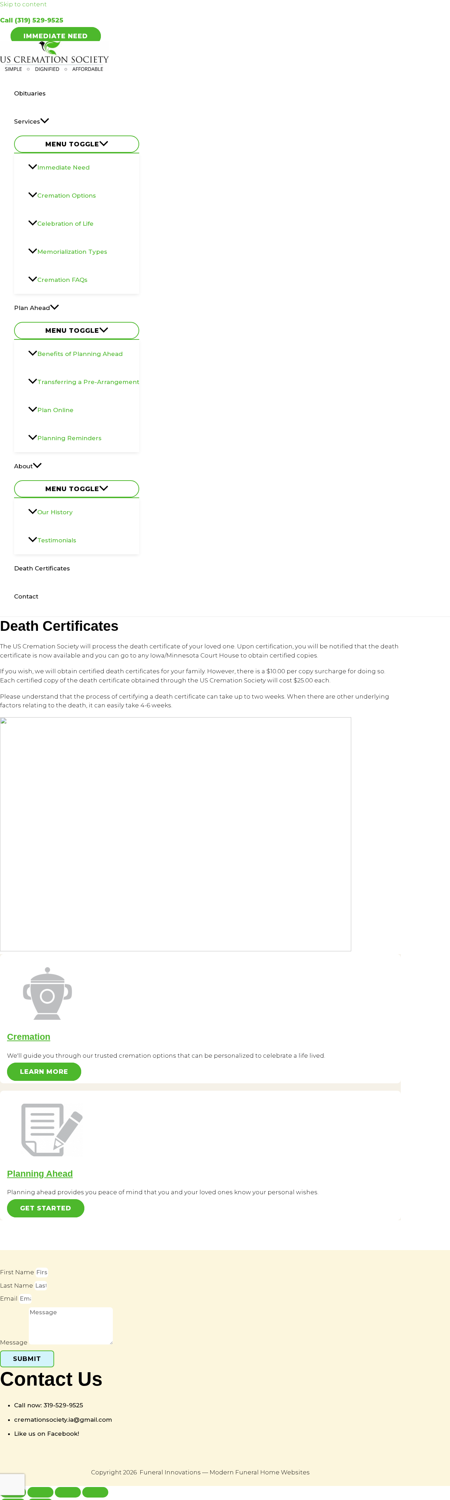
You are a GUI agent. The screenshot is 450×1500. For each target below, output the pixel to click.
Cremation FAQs (62, 279)
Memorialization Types (72, 251)
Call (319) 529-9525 (31, 20)
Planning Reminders (69, 438)
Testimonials (56, 540)
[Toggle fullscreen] (40, 1492)
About (23, 466)
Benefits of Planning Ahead (80, 353)
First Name (18, 1272)
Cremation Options (66, 195)
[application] (44, 121)
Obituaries (30, 93)
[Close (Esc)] (95, 1492)
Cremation (28, 1037)
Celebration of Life (65, 223)
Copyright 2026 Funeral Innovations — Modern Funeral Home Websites (200, 1472)
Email (9, 1298)
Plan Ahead (32, 307)
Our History (55, 512)
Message (14, 1342)
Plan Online (55, 410)
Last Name (17, 1285)
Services (27, 121)
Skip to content (23, 4)
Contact (26, 596)
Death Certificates (42, 568)
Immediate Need (56, 36)
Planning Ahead (40, 1173)
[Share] (68, 1492)
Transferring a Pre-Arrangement (88, 381)
